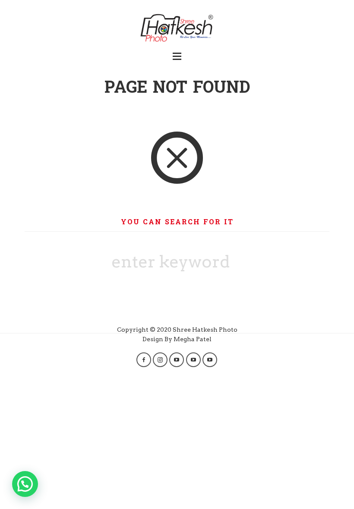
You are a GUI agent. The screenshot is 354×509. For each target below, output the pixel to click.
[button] (25, 484)
